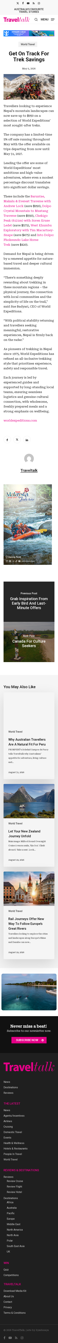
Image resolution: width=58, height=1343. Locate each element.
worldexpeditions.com (20, 418)
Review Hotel (14, 1192)
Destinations (11, 1087)
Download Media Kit (15, 1290)
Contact (8, 1301)
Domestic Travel (13, 1132)
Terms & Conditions (15, 1312)
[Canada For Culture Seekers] (29, 639)
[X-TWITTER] (17, 3)
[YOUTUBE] (28, 3)
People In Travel (13, 1154)
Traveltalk (29, 468)
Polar (10, 1240)
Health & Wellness (14, 1143)
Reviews (8, 1092)
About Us (9, 1296)
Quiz (6, 1269)
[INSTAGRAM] (39, 3)
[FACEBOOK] (23, 3)
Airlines (8, 1121)
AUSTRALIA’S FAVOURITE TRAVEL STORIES (29, 10)
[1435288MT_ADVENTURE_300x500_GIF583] (28, 563)
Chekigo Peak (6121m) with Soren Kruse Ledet (27, 218)
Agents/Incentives (14, 1115)
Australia (12, 1207)
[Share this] (7, 437)
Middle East (13, 1224)
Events (7, 1137)
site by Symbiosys (38, 1330)
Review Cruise (15, 1181)
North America (15, 1229)
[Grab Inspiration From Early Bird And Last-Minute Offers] (29, 599)
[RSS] (34, 3)
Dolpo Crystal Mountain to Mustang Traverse (27, 208)
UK (8, 1251)
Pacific (11, 1213)
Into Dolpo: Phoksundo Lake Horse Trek (29, 237)
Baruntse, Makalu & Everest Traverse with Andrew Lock (27, 198)
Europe (11, 1218)
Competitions (11, 1275)
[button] (47, 19)
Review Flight (14, 1186)
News (7, 1081)
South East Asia (15, 1246)
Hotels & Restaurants (16, 1148)
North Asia (13, 1235)
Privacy (8, 1307)
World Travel (28, 41)
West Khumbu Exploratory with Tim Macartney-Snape (29, 227)
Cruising (8, 1126)
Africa (10, 1202)
